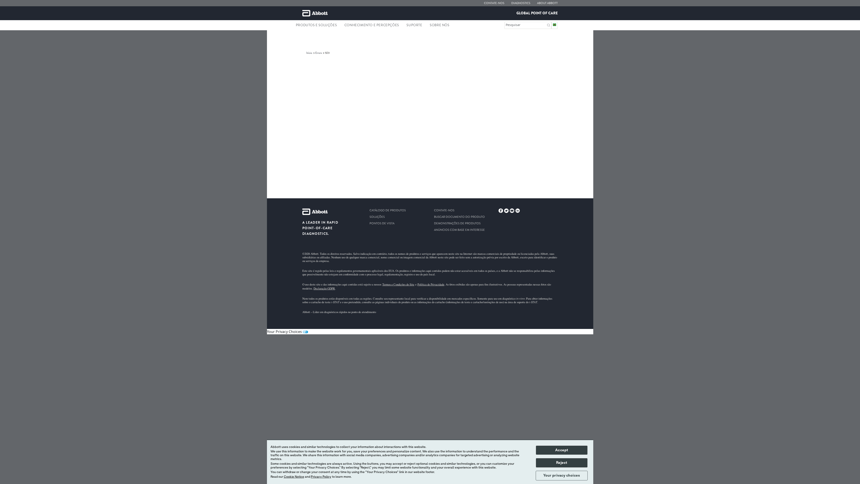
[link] (309, 53)
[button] (548, 25)
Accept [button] (561, 450)
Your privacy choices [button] (561, 475)
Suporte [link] (414, 25)
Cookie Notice (294, 476)
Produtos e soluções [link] (316, 25)
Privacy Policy (321, 476)
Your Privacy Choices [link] (285, 331)
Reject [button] (561, 463)
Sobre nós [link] (439, 25)
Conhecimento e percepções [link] (371, 25)
